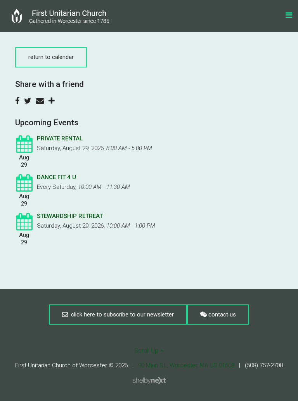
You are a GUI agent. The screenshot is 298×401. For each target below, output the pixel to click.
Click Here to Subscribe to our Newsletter (121, 314)
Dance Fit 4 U (56, 177)
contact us (221, 314)
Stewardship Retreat (70, 216)
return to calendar (51, 57)
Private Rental (60, 138)
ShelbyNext (149, 381)
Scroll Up (147, 350)
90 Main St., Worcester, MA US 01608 (186, 365)
